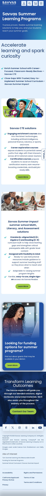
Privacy (5, 485)
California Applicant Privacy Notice (10, 478)
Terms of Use (29, 477)
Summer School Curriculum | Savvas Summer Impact (20, 463)
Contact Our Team (23, 411)
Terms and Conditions (33, 482)
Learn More (23, 177)
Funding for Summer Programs (13, 460)
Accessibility (7, 473)
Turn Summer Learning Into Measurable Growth (18, 458)
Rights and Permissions (33, 473)
